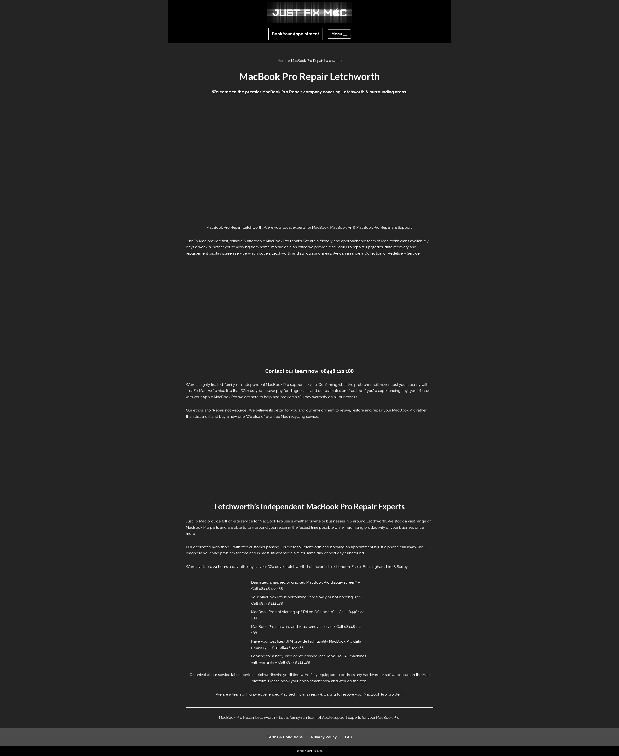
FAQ (348, 737)
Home (282, 61)
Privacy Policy (324, 737)
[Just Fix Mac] (309, 12)
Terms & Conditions (285, 737)
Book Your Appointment (295, 34)
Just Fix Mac (315, 751)
